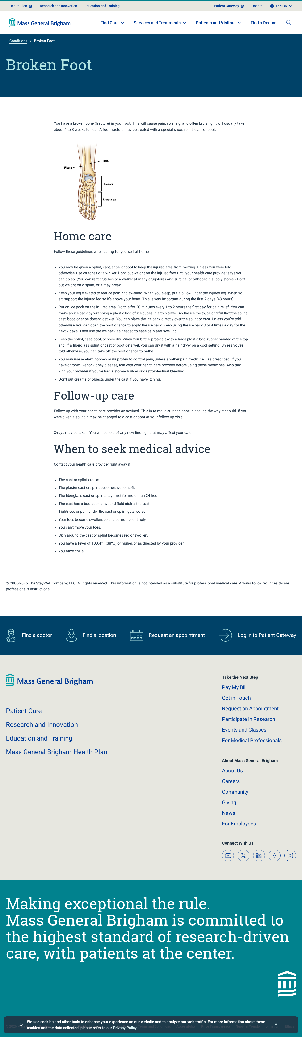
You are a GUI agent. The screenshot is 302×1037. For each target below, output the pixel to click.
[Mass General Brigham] (40, 22)
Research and (42, 724)
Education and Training (102, 6)
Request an (250, 708)
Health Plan (18, 6)
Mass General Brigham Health (56, 752)
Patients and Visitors (215, 22)
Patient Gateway (226, 6)
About (232, 771)
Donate (257, 6)
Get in (236, 698)
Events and (244, 730)
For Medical (252, 740)
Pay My (234, 687)
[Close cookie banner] (276, 1025)
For (239, 824)
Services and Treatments (157, 22)
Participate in (248, 719)
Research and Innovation (58, 6)
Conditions (18, 41)
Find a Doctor (263, 22)
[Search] (289, 22)
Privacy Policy (124, 1027)
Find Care (110, 22)
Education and (39, 738)
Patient (24, 711)
